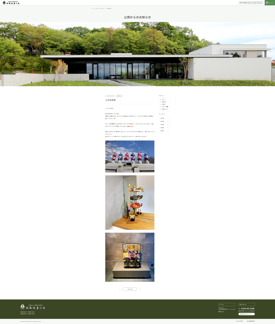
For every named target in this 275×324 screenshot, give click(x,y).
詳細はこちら (221, 311)
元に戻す (255, 2)
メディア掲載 (165, 106)
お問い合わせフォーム (245, 314)
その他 (163, 104)
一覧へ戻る (130, 289)
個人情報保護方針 (251, 321)
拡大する (260, 2)
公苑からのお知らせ (99, 8)
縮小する (249, 2)
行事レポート (165, 109)
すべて (163, 99)
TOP (93, 8)
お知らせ (119, 96)
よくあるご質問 (239, 321)
